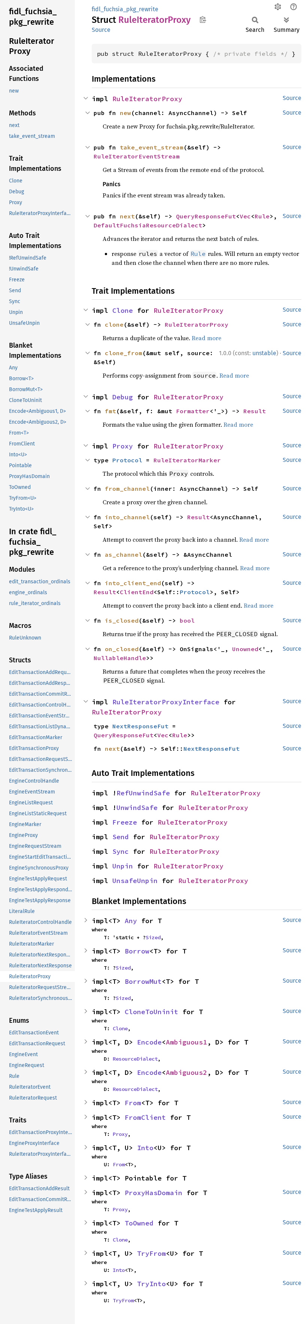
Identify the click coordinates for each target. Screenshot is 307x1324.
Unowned (245, 649)
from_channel (127, 488)
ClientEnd (137, 592)
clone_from (123, 353)
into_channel (127, 517)
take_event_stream (151, 147)
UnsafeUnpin (135, 880)
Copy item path (203, 19)
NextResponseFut (140, 726)
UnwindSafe (137, 807)
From (133, 1102)
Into (145, 1147)
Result (254, 411)
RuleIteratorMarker (187, 460)
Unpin (122, 866)
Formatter (193, 411)
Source (101, 29)
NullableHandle (120, 658)
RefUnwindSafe (143, 793)
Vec (245, 216)
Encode (149, 1042)
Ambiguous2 (186, 1072)
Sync (120, 851)
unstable (264, 353)
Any (131, 920)
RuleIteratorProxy (147, 98)
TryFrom (151, 1253)
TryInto (151, 1283)
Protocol (127, 460)
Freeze (124, 822)
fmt (110, 411)
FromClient (145, 1117)
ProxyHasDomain (153, 1192)
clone (114, 324)
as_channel (123, 554)
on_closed (122, 649)
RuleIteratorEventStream (137, 156)
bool (187, 620)
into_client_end (133, 583)
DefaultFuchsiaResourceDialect (148, 225)
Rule (262, 216)
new (125, 113)
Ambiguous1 (186, 1042)
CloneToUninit (151, 1011)
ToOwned (139, 1223)
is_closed (122, 620)
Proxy (122, 446)
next (127, 216)
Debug (122, 397)
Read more (206, 338)
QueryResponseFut (206, 216)
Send (120, 836)
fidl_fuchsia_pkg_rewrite (125, 9)
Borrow (137, 951)
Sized (153, 937)
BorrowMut (143, 981)
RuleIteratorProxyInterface (165, 702)
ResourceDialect (135, 1058)
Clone (122, 310)
